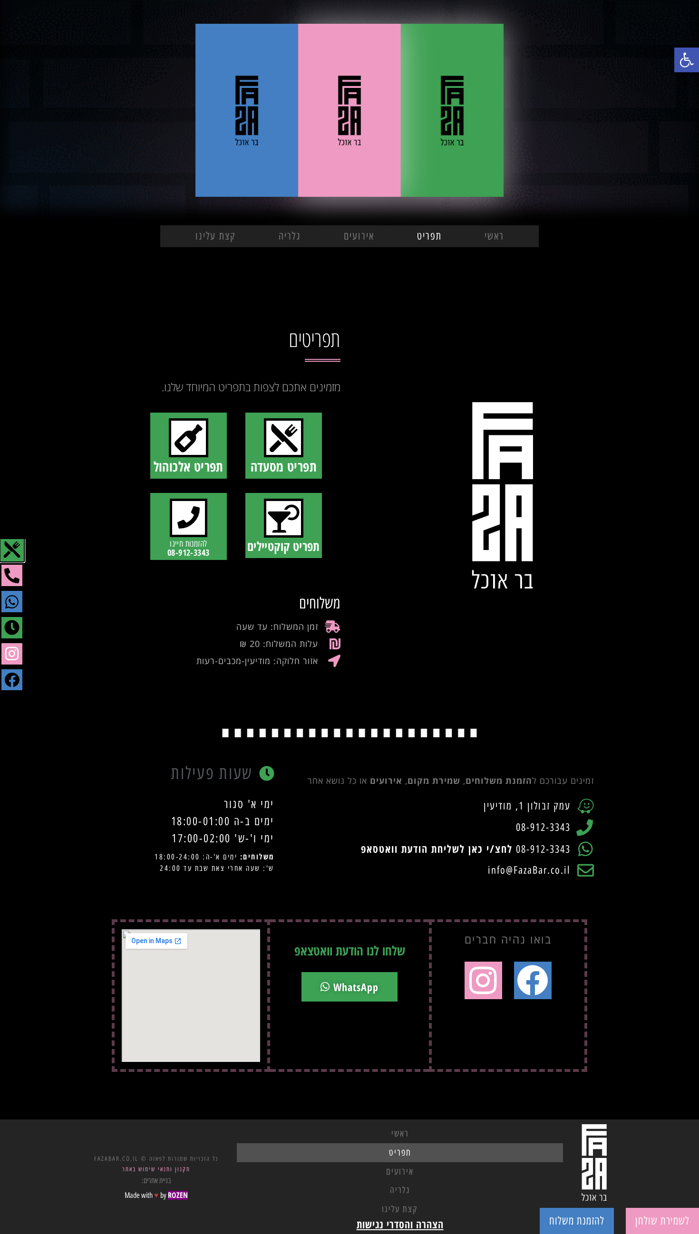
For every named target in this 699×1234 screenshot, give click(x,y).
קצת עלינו (215, 236)
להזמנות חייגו (188, 548)
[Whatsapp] (12, 601)
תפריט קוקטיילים (283, 546)
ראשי (494, 236)
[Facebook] (533, 980)
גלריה (290, 236)
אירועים (359, 236)
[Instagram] (483, 980)
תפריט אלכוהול (188, 466)
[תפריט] (11, 549)
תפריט (429, 236)
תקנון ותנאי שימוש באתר (156, 1169)
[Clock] (12, 627)
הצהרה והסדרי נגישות (400, 1224)
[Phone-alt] (12, 575)
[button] (686, 60)
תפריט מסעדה (284, 466)
